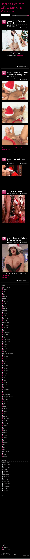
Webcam (5, 456)
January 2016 (6, 466)
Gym (4, 363)
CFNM (4, 315)
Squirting (5, 434)
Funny (4, 351)
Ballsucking (5, 298)
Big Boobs (10, 242)
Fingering (5, 344)
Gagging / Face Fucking (8, 353)
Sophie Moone (25, 152)
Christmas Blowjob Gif (16, 191)
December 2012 (6, 486)
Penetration (5, 408)
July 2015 (5, 469)
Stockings (13, 26)
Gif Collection (11, 78)
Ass (4, 294)
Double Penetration (7, 329)
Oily (4, 403)
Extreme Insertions (7, 332)
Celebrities (5, 311)
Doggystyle (5, 327)
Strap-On (5, 437)
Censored (5, 313)
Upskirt (4, 454)
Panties (4, 406)
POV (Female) (6, 415)
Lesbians (16, 78)
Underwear (5, 452)
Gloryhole (5, 361)
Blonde (9, 76)
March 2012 (5, 490)
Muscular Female (6, 394)
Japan (4, 375)
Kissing (4, 377)
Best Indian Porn (6, 549)
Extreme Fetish (6, 330)
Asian (4, 293)
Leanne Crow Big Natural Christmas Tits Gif (17, 239)
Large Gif (5, 379)
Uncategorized (6, 451)
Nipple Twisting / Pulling (8, 396)
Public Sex (5, 416)
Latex (4, 380)
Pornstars (5, 411)
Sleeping (5, 430)
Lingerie (5, 384)
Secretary (5, 425)
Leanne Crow (25, 280)
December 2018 (6, 464)
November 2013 (6, 483)
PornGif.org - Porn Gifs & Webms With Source (5, 555)
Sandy (21, 152)
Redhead (5, 420)
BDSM (4, 299)
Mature (4, 391)
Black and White (6, 305)
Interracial (5, 373)
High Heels (5, 368)
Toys (4, 449)
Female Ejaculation (7, 339)
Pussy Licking (6, 418)
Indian (4, 372)
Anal (4, 291)
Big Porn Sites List (7, 544)
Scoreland (4, 277)
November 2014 (6, 474)
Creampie (5, 320)
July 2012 (5, 488)
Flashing (5, 348)
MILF (4, 392)
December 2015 (6, 467)
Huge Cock (5, 370)
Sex (4, 427)
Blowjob (9, 193)
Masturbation (6, 389)
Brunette (5, 310)
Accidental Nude (6, 287)
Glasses (5, 360)
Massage (5, 387)
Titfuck (4, 446)
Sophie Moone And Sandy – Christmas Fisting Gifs (17, 73)
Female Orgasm (6, 341)
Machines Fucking (7, 385)
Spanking (5, 432)
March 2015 (5, 471)
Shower (4, 428)
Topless (4, 447)
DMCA (15, 554)
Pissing (4, 410)
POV (4, 413)
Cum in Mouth (6, 322)
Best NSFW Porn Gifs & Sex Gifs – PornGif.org (12, 7)
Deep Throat (5, 325)
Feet (4, 337)
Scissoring (5, 423)
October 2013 (6, 485)
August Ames (19, 55)
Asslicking (5, 296)
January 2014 (6, 479)
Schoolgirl (5, 422)
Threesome (5, 442)
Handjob (5, 367)
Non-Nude (5, 401)
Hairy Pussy (5, 365)
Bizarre (4, 303)
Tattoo (4, 439)
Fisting (8, 78)
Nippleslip (5, 397)
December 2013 (6, 481)
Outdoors (5, 404)
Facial (4, 336)
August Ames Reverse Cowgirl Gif (16, 22)
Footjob (4, 349)
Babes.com (17, 52)
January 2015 (6, 473)
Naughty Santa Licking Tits (16, 160)
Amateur (5, 289)
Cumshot (5, 324)
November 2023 (6, 462)
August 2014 (6, 476)
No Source (5, 399)
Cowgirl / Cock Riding (7, 318)
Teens (4, 440)
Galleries (5, 354)
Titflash (4, 444)
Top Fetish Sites (6, 547)
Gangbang (5, 356)
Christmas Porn (11, 25)
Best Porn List (6, 545)
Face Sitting (5, 334)
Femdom (5, 342)
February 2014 (6, 478)
